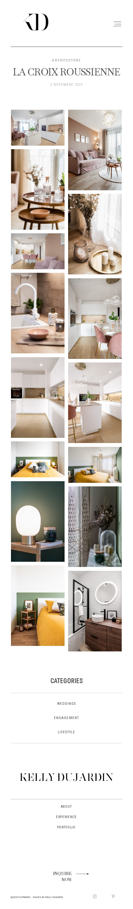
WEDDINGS (66, 704)
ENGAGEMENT (66, 718)
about (66, 806)
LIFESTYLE (67, 732)
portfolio (66, 827)
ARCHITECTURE (66, 60)
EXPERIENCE (66, 817)
